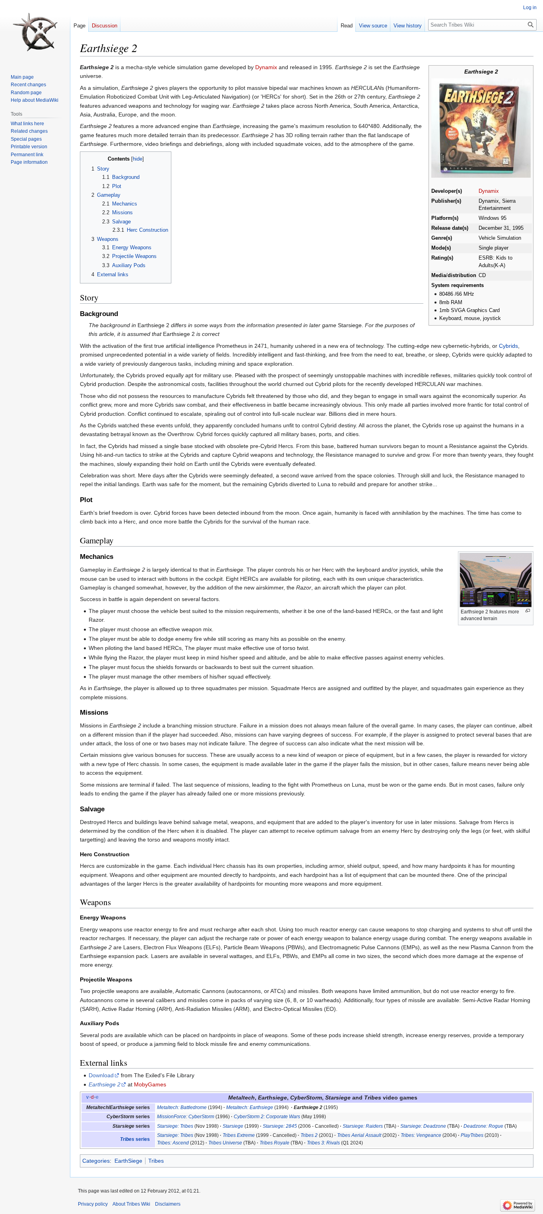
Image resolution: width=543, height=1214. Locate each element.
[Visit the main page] (35, 32)
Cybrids (508, 346)
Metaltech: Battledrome (182, 1107)
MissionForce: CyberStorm (185, 1116)
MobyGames (150, 1084)
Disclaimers (167, 1204)
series (135, 1139)
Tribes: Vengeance (421, 1135)
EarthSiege (128, 1161)
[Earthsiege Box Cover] (481, 127)
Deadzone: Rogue (483, 1126)
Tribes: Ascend (173, 1143)
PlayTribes (472, 1135)
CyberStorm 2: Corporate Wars (267, 1116)
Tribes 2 (309, 1135)
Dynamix (489, 191)
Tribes (156, 1161)
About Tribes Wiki (131, 1204)
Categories (96, 1161)
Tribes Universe (225, 1143)
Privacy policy (93, 1204)
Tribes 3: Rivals (323, 1143)
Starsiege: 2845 (280, 1126)
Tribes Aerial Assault (359, 1135)
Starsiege (233, 1126)
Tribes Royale (274, 1143)
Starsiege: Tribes (175, 1126)
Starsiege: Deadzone (423, 1126)
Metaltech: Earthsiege (249, 1107)
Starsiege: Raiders (363, 1126)
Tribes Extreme (239, 1135)
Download (101, 1075)
